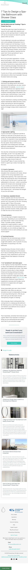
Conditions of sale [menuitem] (23, 556)
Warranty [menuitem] (14, 519)
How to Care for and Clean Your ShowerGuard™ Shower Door (11, 484)
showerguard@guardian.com (14, 544)
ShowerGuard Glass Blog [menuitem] (14, 532)
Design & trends (7, 350)
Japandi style (19, 87)
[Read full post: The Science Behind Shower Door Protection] (15, 444)
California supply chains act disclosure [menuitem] (9, 556)
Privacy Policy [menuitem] (17, 555)
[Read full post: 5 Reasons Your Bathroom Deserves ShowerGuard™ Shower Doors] (15, 363)
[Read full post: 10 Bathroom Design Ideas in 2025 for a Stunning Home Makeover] (15, 392)
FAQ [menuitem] (14, 524)
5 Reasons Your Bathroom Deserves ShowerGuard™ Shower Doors (12, 371)
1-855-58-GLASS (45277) (14, 549)
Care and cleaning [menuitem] (14, 522)
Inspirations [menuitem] (14, 517)
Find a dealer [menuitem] (14, 514)
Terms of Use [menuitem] (10, 555)
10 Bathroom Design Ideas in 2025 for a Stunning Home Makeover (13, 400)
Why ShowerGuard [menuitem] (14, 529)
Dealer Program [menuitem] (14, 527)
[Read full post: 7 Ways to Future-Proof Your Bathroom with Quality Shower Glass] (15, 412)
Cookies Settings (5, 568)
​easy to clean (20, 277)
